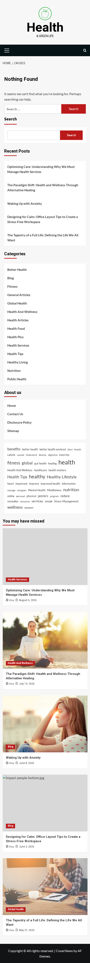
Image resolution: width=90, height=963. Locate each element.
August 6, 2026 (28, 600)
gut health (40, 463)
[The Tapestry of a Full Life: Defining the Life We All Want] (45, 886)
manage (11, 490)
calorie (11, 454)
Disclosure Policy (19, 422)
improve (34, 483)
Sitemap (13, 431)
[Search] (84, 50)
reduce (65, 496)
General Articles (18, 295)
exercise (64, 454)
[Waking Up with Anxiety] (45, 724)
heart (10, 483)
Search (10, 119)
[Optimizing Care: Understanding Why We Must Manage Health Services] (45, 556)
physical (31, 496)
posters (43, 496)
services (37, 501)
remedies (12, 501)
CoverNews (64, 951)
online (10, 496)
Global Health (17, 303)
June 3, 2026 (26, 846)
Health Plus (15, 337)
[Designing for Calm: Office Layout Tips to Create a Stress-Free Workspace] (45, 803)
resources (25, 501)
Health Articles (18, 320)
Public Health (16, 379)
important (21, 483)
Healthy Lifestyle (62, 476)
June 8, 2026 (26, 763)
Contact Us (15, 414)
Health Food (16, 328)
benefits (14, 449)
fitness (13, 463)
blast (70, 449)
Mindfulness (54, 490)
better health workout (53, 449)
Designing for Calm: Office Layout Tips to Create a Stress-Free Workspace (42, 219)
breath (77, 449)
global (27, 462)
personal (20, 496)
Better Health (17, 269)
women (28, 507)
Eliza (11, 600)
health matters (57, 470)
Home (11, 405)
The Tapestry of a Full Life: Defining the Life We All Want (42, 237)
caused (20, 455)
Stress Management (66, 501)
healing (52, 463)
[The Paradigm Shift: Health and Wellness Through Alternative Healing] (45, 640)
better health (30, 449)
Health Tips (15, 354)
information (69, 483)
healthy (37, 476)
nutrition (71, 489)
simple (49, 501)
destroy (42, 455)
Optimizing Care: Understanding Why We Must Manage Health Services (41, 169)
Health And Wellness (22, 312)
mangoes (21, 490)
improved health (50, 483)
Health (45, 27)
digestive (53, 455)
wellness (15, 507)
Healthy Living (17, 362)
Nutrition (14, 370)
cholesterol (31, 455)
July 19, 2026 (27, 683)
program (54, 496)
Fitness (12, 286)
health (66, 462)
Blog (10, 278)
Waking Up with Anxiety (24, 203)
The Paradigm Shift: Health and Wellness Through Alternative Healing (42, 187)
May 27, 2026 (27, 930)
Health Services (18, 345)
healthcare (40, 470)
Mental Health (36, 490)
